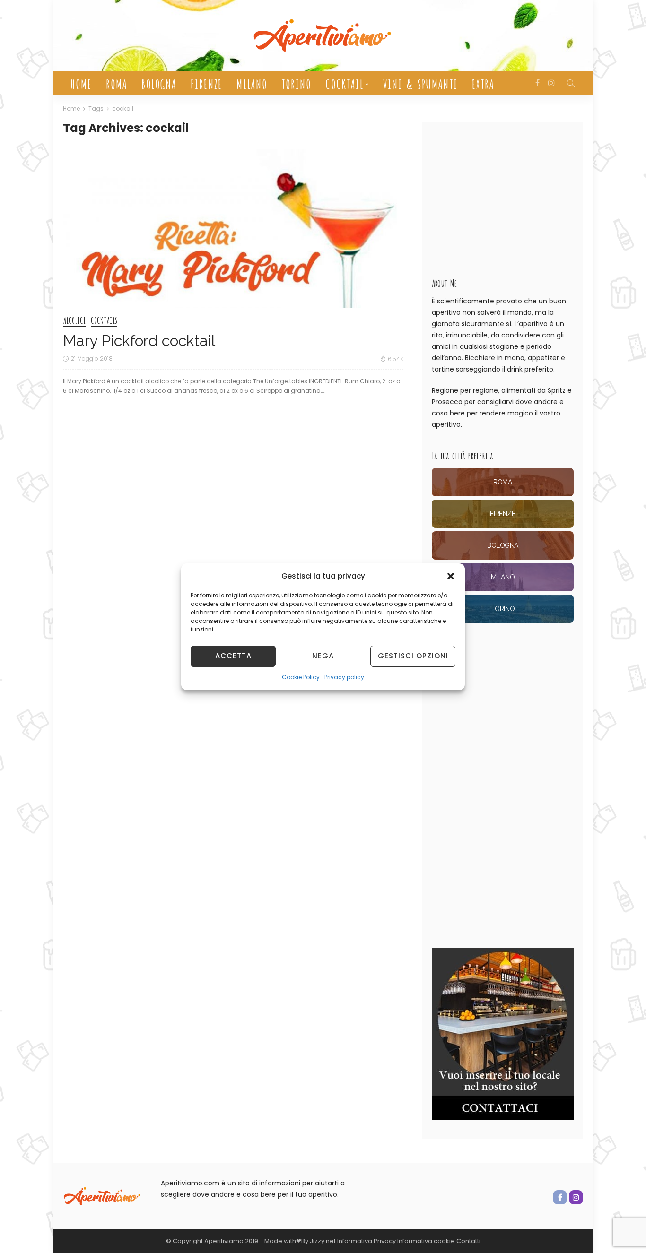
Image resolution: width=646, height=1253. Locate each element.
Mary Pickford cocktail (139, 340)
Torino (296, 83)
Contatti (468, 1240)
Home (80, 83)
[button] (450, 576)
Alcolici (74, 321)
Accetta (233, 656)
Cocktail (344, 83)
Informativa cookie (426, 1240)
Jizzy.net (323, 1240)
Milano (251, 83)
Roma (116, 83)
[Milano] (503, 577)
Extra (482, 83)
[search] (571, 83)
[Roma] (503, 482)
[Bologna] (503, 545)
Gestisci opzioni (413, 656)
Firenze (206, 83)
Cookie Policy (301, 677)
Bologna (158, 83)
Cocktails (104, 321)
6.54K (395, 359)
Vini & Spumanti (420, 83)
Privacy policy (344, 677)
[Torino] (503, 609)
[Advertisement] (503, 195)
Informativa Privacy (366, 1240)
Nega (323, 656)
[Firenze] (503, 514)
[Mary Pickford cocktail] (233, 228)
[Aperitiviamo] (323, 35)
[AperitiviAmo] (102, 1196)
